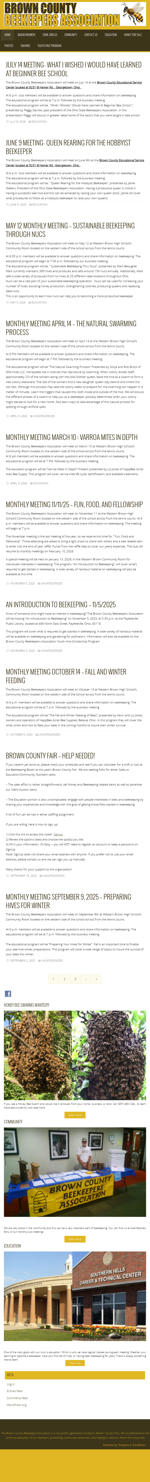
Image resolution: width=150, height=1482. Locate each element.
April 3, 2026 (18, 416)
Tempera (123, 1445)
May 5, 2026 (18, 302)
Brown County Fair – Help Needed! (50, 756)
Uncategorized (44, 416)
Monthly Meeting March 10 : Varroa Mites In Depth (72, 437)
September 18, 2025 (23, 875)
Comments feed (17, 1398)
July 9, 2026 (18, 121)
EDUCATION (39, 121)
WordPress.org (17, 1405)
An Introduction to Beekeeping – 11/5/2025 (61, 605)
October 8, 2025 (21, 734)
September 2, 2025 (22, 960)
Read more (75, 1115)
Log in (11, 1384)
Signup (58, 834)
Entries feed (14, 1391)
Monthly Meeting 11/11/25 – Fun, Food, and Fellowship (74, 505)
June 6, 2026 (18, 204)
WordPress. (139, 1445)
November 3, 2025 (22, 583)
